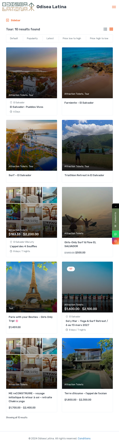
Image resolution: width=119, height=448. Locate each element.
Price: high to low (99, 38)
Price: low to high (72, 38)
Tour (31, 95)
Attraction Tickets (18, 95)
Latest (50, 38)
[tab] (105, 29)
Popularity (32, 38)
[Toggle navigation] (114, 7)
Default (14, 38)
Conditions (84, 438)
